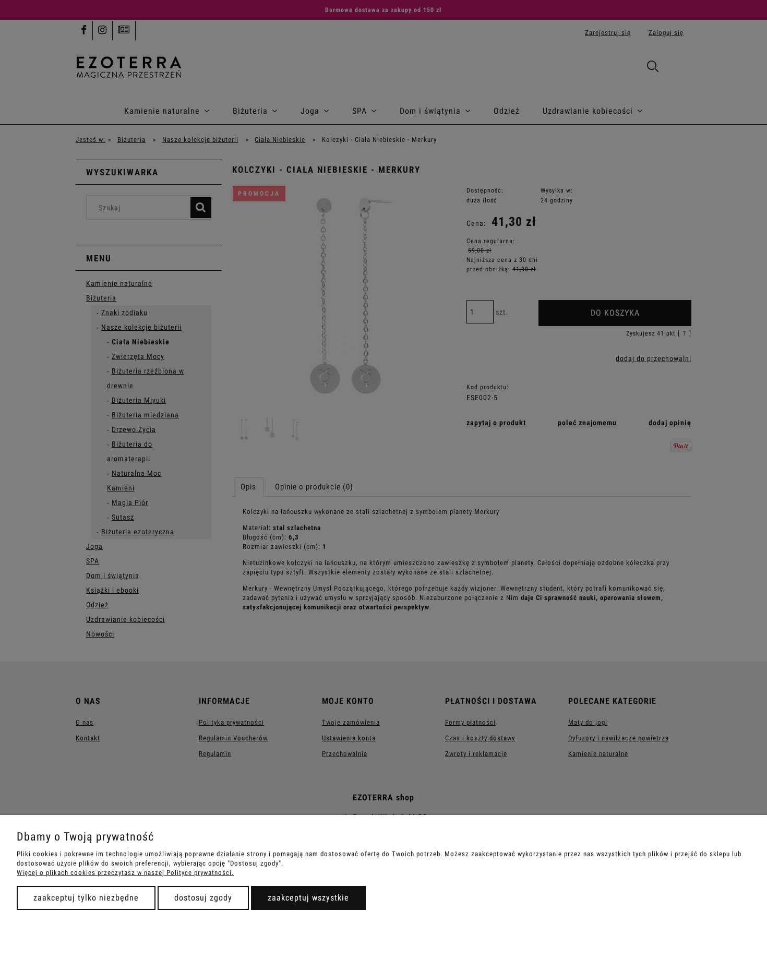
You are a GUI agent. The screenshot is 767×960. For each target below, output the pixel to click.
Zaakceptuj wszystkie (308, 898)
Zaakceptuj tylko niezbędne (86, 898)
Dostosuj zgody (203, 898)
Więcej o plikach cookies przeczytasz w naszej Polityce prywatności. (125, 873)
